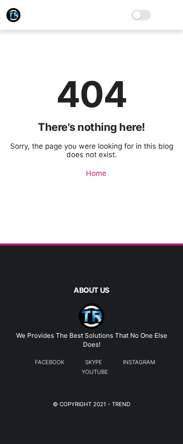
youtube (95, 371)
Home (95, 173)
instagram (139, 362)
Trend (121, 404)
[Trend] (13, 19)
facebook (49, 362)
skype (93, 362)
